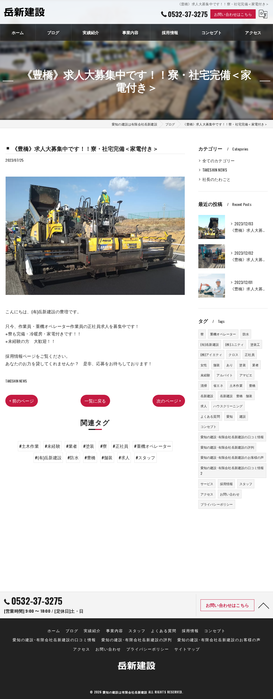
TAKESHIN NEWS (16, 381)
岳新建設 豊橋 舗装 (236, 395)
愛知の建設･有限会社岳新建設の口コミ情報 (232, 436)
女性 (203, 365)
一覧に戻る (95, 401)
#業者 (71, 446)
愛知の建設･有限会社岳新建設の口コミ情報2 (232, 470)
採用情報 (226, 483)
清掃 (203, 385)
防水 (246, 334)
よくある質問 (210, 416)
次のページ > (168, 401)
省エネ (218, 385)
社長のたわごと (216, 179)
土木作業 (236, 385)
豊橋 (252, 385)
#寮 (103, 446)
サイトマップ (187, 649)
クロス (233, 354)
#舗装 (107, 457)
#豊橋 (90, 457)
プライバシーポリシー (216, 504)
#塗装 (88, 446)
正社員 (250, 354)
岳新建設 (207, 395)
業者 (255, 365)
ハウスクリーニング (228, 406)
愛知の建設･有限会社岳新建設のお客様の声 (232, 457)
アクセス (207, 494)
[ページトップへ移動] (263, 605)
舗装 (216, 365)
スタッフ (245, 483)
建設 (242, 416)
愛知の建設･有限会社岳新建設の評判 (227, 447)
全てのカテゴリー (218, 160)
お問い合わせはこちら (233, 14)
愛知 (229, 416)
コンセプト (208, 426)
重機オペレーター (223, 334)
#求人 (124, 457)
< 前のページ (21, 401)
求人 (203, 406)
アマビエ (245, 375)
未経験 (205, 375)
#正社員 (120, 446)
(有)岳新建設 (209, 344)
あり (229, 365)
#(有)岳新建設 (48, 457)
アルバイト (224, 375)
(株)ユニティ (234, 344)
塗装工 (255, 344)
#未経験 (52, 446)
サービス (207, 483)
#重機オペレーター (152, 446)
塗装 (242, 365)
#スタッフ (145, 457)
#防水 (73, 457)
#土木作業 (29, 446)
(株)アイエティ (211, 354)
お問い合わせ (229, 494)
